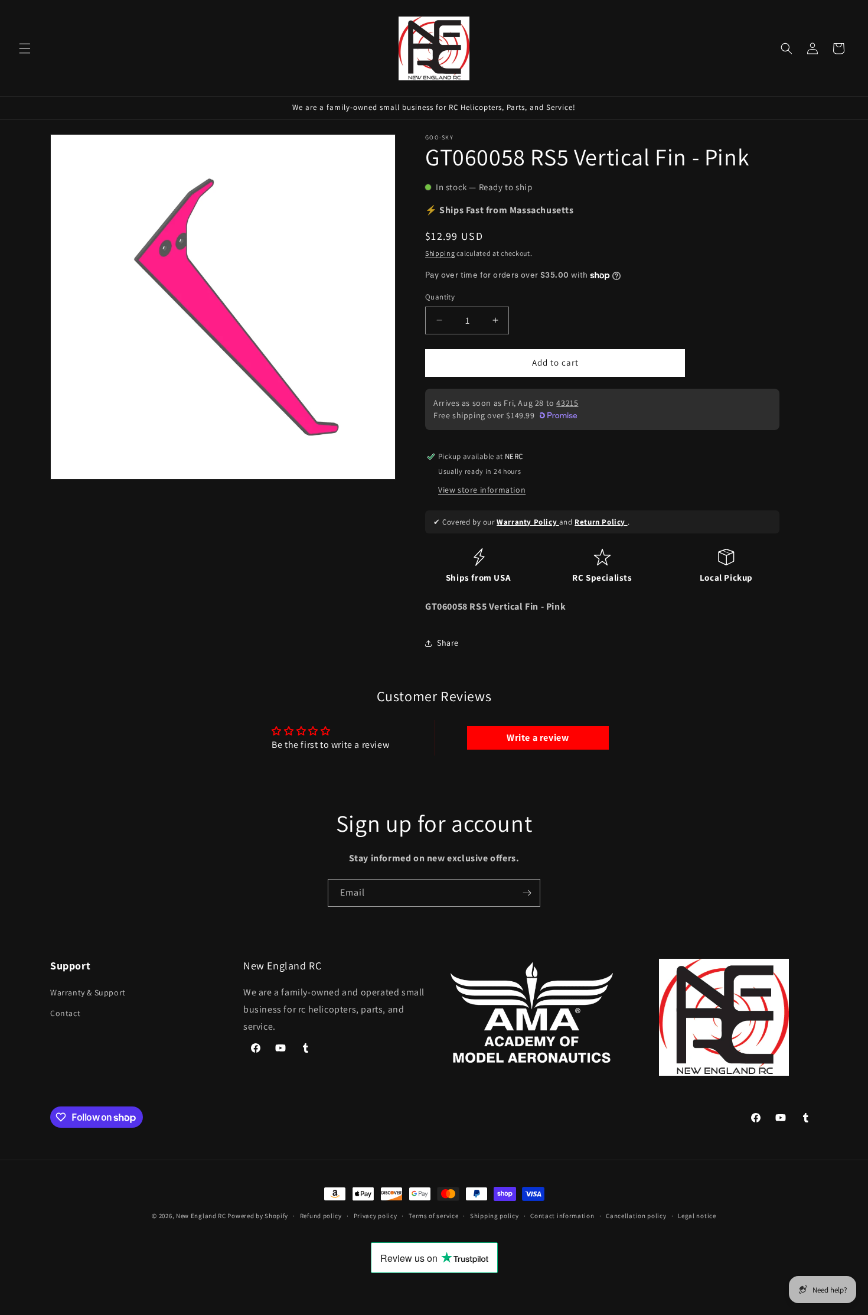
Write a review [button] (538, 737)
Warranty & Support (88, 992)
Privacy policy (375, 1216)
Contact (65, 1013)
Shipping (440, 253)
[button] (25, 48)
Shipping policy (494, 1216)
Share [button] (448, 642)
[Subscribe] (527, 893)
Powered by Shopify (257, 1216)
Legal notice (697, 1216)
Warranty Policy (528, 522)
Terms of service (433, 1216)
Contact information (562, 1216)
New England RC (201, 1216)
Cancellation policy (636, 1216)
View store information (482, 489)
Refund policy (321, 1216)
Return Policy (601, 522)
